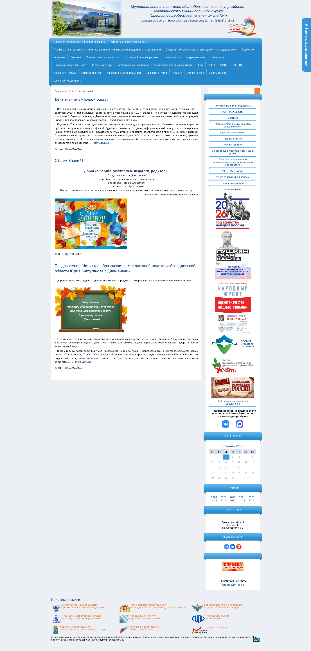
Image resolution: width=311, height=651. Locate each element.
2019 (214, 500)
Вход (241, 584)
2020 (251, 497)
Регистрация (228, 584)
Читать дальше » (102, 143)
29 (226, 478)
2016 (242, 500)
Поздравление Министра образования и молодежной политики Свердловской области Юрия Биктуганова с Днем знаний (125, 268)
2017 (233, 500)
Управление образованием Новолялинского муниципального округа (83, 628)
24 (239, 472)
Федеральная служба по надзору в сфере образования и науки (223, 606)
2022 (233, 497)
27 (212, 478)
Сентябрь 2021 (233, 446)
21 (219, 472)
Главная (59, 91)
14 (219, 467)
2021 (70, 91)
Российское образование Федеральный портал (144, 628)
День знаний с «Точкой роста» (81, 99)
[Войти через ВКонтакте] (232, 547)
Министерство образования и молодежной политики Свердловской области (158, 606)
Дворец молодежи (218, 627)
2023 (223, 497)
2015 (251, 500)
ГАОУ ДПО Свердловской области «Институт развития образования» (81, 617)
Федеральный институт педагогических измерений (144, 617)
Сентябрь (81, 91)
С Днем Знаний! (69, 160)
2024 (214, 497)
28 (219, 478)
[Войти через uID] (226, 547)
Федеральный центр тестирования (217, 617)
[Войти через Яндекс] (239, 547)
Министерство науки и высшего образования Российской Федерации (82, 606)
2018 (223, 500)
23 (232, 472)
